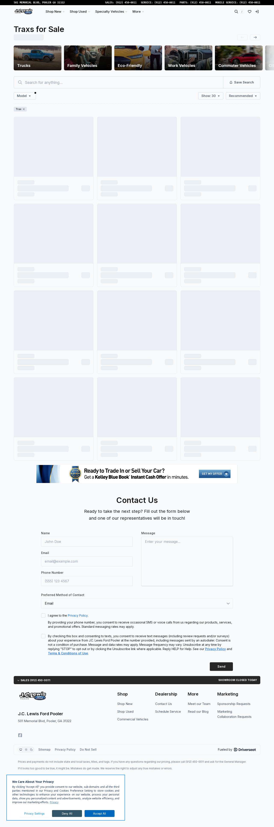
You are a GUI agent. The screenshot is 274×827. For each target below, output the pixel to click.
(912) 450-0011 (126, 2)
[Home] (23, 11)
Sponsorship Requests (233, 704)
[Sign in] (256, 11)
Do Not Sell (88, 749)
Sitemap (44, 749)
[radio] (20, 749)
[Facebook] (20, 735)
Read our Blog (198, 711)
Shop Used (125, 711)
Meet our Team (199, 704)
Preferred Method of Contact (62, 595)
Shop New (125, 704)
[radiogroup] (26, 749)
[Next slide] (255, 37)
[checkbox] (43, 615)
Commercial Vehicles (132, 719)
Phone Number (52, 572)
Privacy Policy (78, 615)
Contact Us (163, 704)
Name (45, 533)
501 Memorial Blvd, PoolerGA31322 (39, 2)
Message (148, 533)
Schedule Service (168, 711)
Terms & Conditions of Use (68, 653)
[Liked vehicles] (249, 11)
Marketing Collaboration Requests (234, 714)
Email (45, 553)
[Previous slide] (242, 37)
